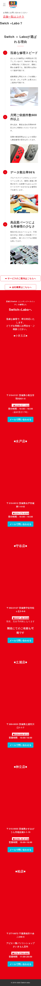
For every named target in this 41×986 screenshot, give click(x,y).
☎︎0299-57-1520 (21, 405)
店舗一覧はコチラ (13, 16)
